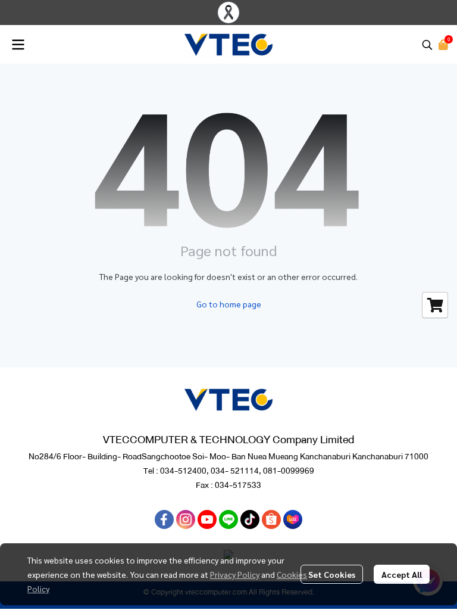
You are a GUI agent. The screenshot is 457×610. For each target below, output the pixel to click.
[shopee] (271, 519)
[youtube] (207, 519)
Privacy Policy (234, 574)
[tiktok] (249, 519)
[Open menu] (18, 45)
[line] (228, 519)
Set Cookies (331, 574)
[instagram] (185, 519)
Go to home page (228, 303)
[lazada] (292, 519)
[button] (427, 44)
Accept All (401, 574)
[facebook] (164, 519)
